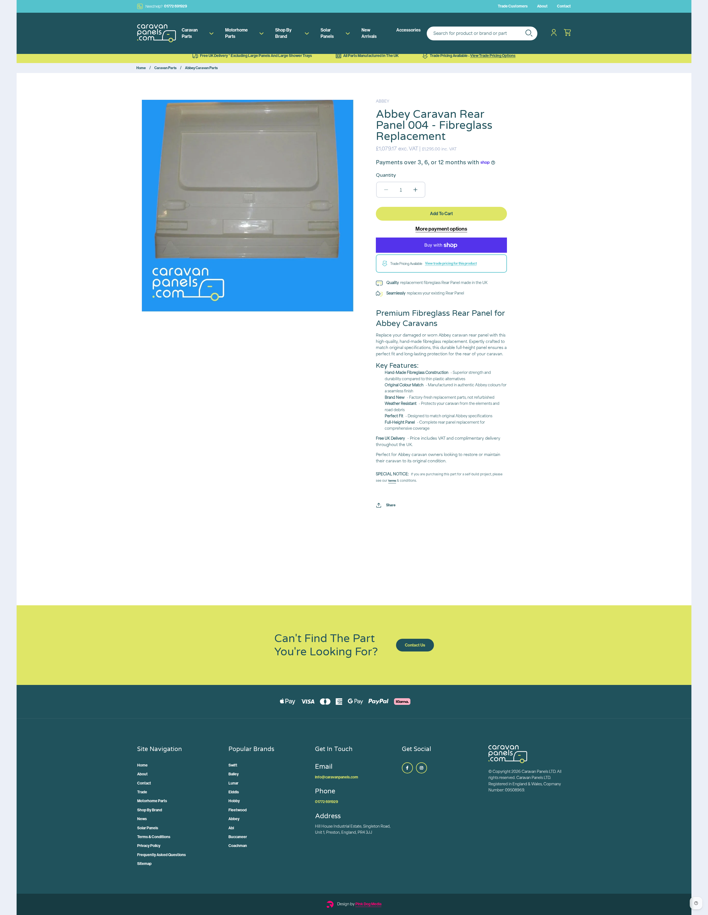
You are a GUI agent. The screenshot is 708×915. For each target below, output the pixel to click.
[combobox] (482, 33)
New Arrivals (369, 33)
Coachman (237, 845)
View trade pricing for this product (451, 263)
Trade (142, 792)
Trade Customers (513, 6)
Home (141, 68)
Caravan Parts (190, 33)
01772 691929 (166, 6)
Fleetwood (237, 810)
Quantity (386, 175)
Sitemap (144, 863)
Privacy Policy (148, 845)
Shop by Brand (283, 33)
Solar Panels (327, 33)
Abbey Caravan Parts (201, 68)
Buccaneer (237, 837)
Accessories (408, 30)
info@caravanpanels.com (336, 777)
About (542, 6)
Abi (231, 828)
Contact (564, 6)
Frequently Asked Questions (161, 855)
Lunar (233, 783)
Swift (232, 765)
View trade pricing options (493, 55)
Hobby (234, 801)
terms (392, 481)
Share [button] (390, 505)
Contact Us (415, 645)
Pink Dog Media (368, 904)
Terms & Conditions (153, 837)
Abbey (234, 819)
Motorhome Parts (236, 33)
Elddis (233, 792)
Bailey (233, 774)
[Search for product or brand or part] (528, 32)
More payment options (441, 229)
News (142, 819)
